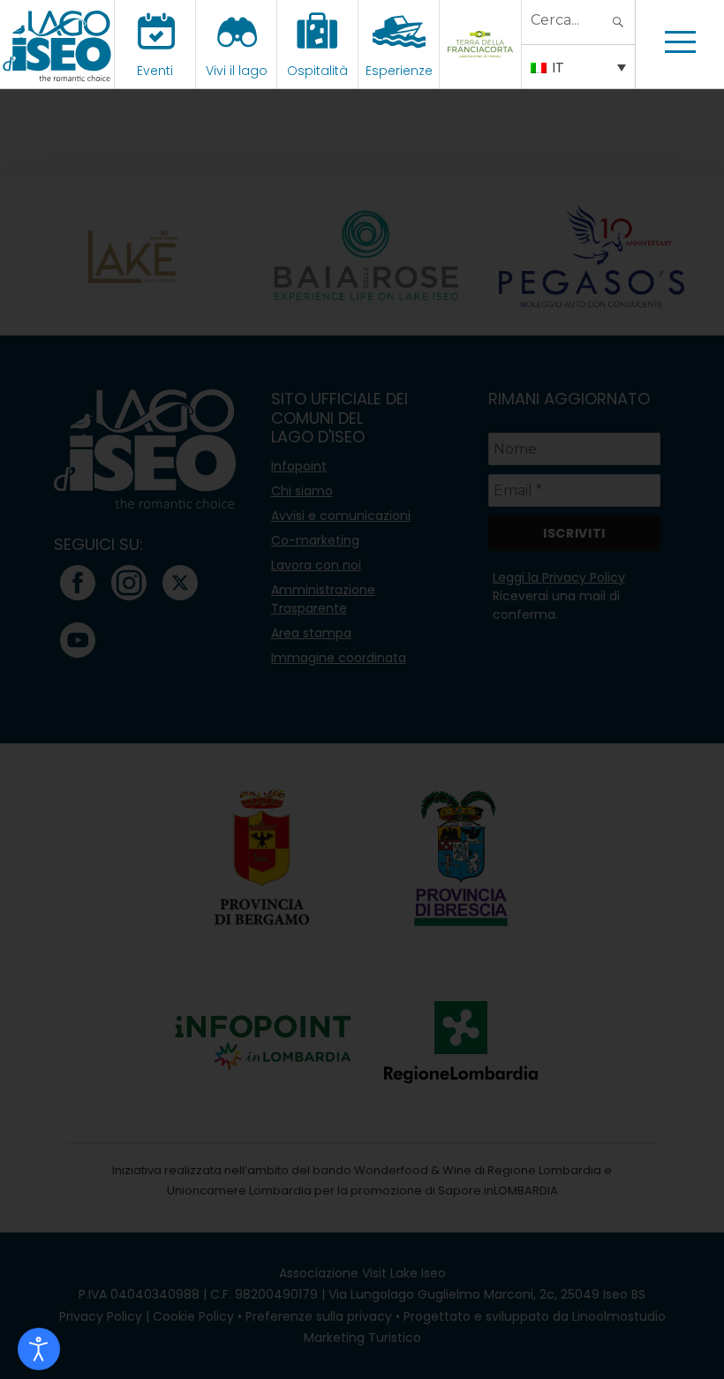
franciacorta (482, 70)
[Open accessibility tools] (39, 1349)
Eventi (155, 70)
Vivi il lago (237, 70)
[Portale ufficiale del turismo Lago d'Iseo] (57, 44)
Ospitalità (317, 70)
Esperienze (399, 70)
